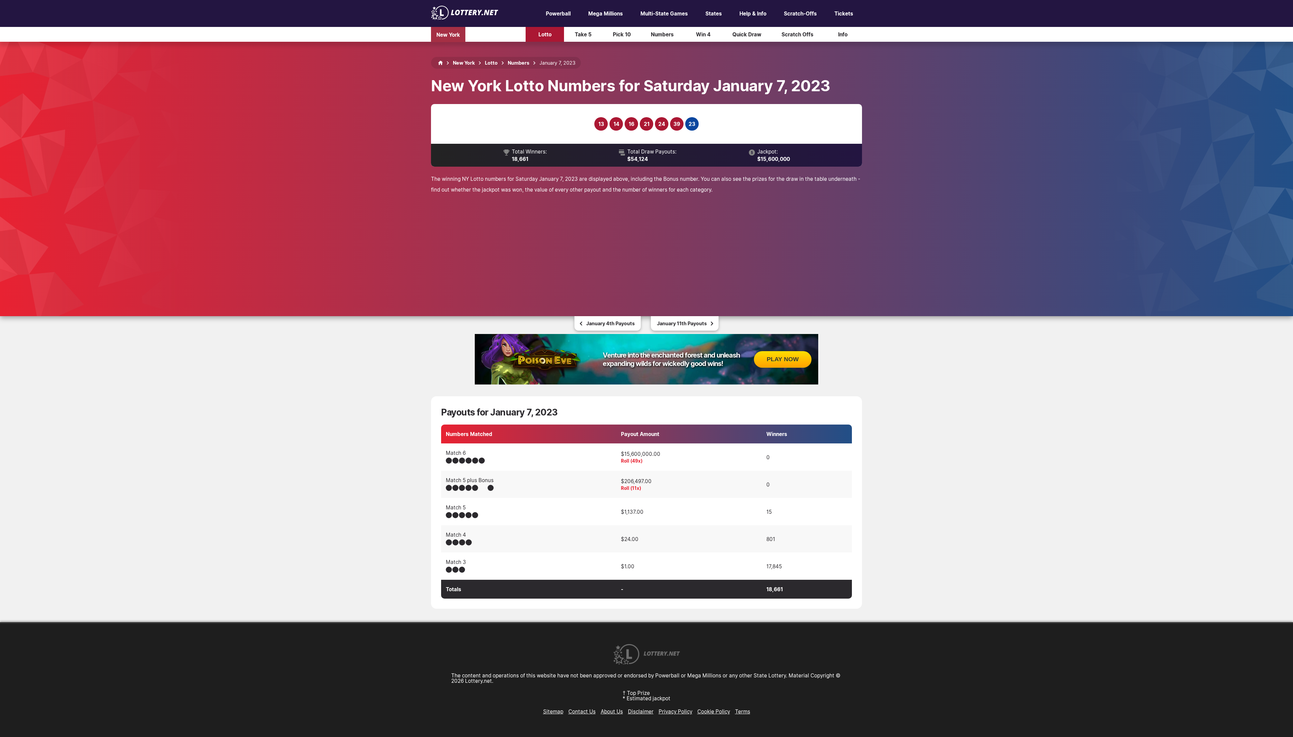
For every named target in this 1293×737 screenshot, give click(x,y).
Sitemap (553, 711)
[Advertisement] (646, 245)
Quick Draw (746, 34)
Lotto (545, 34)
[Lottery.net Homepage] (440, 63)
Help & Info (752, 13)
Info (843, 34)
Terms (742, 711)
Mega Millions (605, 13)
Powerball (558, 13)
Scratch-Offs (800, 13)
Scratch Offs (798, 34)
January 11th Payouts (682, 323)
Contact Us (582, 711)
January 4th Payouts (610, 323)
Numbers (662, 34)
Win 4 (703, 34)
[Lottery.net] (464, 17)
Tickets (843, 13)
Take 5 (583, 34)
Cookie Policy (713, 711)
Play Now (783, 359)
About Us (612, 711)
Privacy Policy (675, 711)
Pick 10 (622, 34)
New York (448, 34)
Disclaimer (641, 711)
